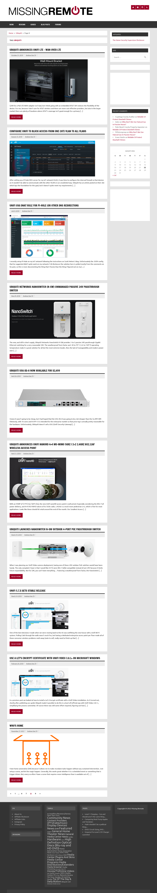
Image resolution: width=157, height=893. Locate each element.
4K (48, 814)
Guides (33, 24)
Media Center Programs (55, 861)
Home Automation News (59, 852)
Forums (58, 24)
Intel (65, 855)
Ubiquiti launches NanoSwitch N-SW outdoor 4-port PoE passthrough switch (55, 529)
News (12, 24)
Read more (16, 117)
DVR (57, 828)
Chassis (57, 815)
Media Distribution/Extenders (60, 863)
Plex (58, 875)
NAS (48, 873)
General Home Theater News (58, 832)
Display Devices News (57, 827)
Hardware (54, 839)
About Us (18, 814)
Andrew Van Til (31, 55)
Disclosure (140, 40)
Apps (53, 815)
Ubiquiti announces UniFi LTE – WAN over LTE (35, 50)
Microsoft (58, 869)
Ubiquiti (64, 882)
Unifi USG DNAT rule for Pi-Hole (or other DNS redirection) (44, 205)
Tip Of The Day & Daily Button (59, 880)
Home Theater (55, 853)
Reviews (22, 24)
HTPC (62, 852)
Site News (50, 877)
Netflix (52, 873)
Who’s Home (16, 725)
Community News (58, 817)
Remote (63, 875)
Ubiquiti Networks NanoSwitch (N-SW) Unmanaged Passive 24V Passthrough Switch (54, 288)
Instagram (18, 822)
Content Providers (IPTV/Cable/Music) (57, 821)
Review (70, 875)
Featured (65, 828)
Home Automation (56, 849)
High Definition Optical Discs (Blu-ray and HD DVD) (59, 844)
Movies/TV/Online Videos (60, 871)
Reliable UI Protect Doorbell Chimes (126, 129)
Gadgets (49, 831)
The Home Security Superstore (124, 40)
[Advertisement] (130, 88)
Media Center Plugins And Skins (61, 856)
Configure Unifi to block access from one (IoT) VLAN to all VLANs (48, 131)
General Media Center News (60, 835)
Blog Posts (45, 24)
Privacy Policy (20, 824)
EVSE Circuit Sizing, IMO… (95, 829)
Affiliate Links (20, 819)
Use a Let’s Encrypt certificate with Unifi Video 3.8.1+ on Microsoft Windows (55, 658)
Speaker (58, 877)
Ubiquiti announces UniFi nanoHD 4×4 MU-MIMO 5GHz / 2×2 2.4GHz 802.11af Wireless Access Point (52, 446)
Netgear (57, 873)
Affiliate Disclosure (22, 817)
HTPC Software (59, 855)
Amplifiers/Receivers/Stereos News (59, 814)
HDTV (62, 840)
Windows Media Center (54, 884)
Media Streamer (54, 867)
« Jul (114, 175)
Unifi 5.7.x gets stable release (27, 590)
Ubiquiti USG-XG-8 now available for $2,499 (35, 370)
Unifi (69, 882)
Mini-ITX (63, 869)
